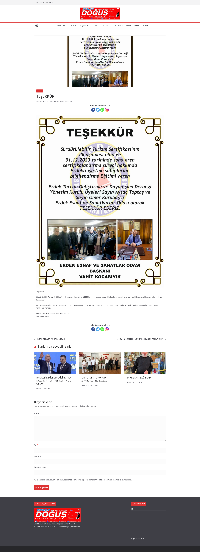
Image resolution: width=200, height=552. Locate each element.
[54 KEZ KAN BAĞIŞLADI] (145, 353)
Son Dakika (118, 26)
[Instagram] (107, 110)
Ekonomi (61, 26)
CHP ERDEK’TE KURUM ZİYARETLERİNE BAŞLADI (94, 379)
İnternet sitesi (40, 467)
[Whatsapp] (102, 110)
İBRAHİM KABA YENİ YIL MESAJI (51, 339)
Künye (145, 26)
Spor (128, 26)
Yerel (136, 26)
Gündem (72, 26)
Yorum (37, 413)
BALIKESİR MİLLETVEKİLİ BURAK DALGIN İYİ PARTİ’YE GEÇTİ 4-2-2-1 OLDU (54, 380)
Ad (36, 445)
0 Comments (60, 101)
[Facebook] (93, 110)
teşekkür (70, 101)
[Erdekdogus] (57, 509)
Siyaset (106, 26)
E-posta (38, 456)
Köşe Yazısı (84, 26)
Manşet (96, 26)
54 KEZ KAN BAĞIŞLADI (139, 377)
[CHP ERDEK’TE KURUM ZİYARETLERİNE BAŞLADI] (100, 353)
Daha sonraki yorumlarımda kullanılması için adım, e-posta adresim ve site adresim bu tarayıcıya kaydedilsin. (84, 480)
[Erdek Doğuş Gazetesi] (37, 26)
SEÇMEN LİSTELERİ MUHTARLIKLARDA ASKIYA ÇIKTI (140, 339)
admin (40, 101)
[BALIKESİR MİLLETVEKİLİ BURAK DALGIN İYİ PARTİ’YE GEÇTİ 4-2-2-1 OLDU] (55, 353)
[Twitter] (98, 110)
